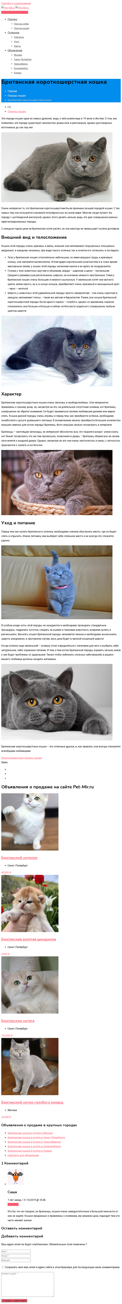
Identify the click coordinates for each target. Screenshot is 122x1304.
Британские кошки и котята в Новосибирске (34, 1141)
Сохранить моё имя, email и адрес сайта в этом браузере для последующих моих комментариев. (62, 1267)
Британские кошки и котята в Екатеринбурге (34, 1146)
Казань (18, 73)
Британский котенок (19, 857)
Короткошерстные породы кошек (21, 757)
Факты (17, 46)
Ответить (13, 1204)
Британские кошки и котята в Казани (30, 1150)
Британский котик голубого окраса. (32, 1102)
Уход (16, 41)
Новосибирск (21, 64)
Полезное (13, 32)
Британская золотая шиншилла (28, 939)
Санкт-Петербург (23, 59)
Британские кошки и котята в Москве (30, 1133)
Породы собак (21, 24)
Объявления (15, 50)
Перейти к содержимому (16, 3)
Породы (12, 19)
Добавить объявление (14, 12)
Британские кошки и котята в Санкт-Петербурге (36, 1137)
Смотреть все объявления (23, 1155)
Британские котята (17, 1020)
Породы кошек (21, 28)
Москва (18, 55)
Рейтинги (19, 37)
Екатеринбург (21, 68)
